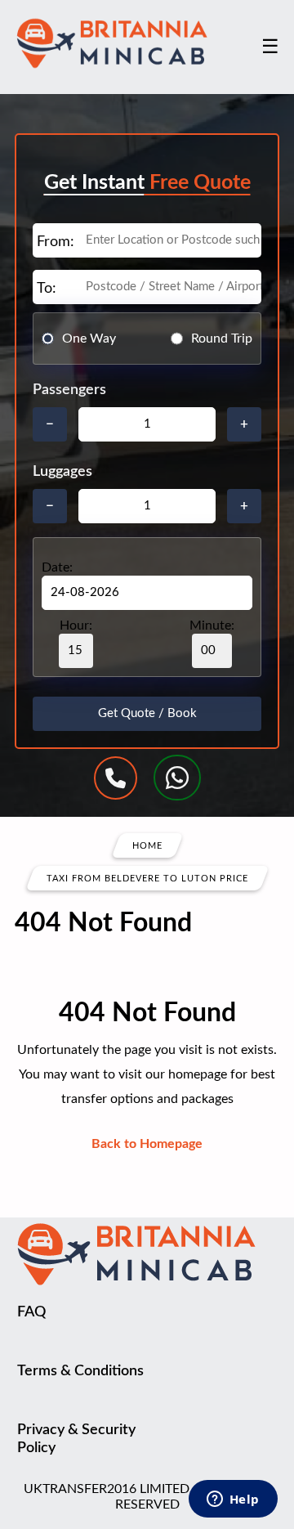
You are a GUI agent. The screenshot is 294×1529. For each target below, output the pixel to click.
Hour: (76, 625)
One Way (89, 338)
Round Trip (221, 338)
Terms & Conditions (80, 1371)
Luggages (62, 471)
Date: (57, 567)
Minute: (211, 625)
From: (55, 242)
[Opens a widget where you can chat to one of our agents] (233, 1500)
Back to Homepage (147, 1143)
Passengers (69, 390)
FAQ (31, 1312)
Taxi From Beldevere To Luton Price (147, 878)
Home (147, 845)
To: (46, 288)
